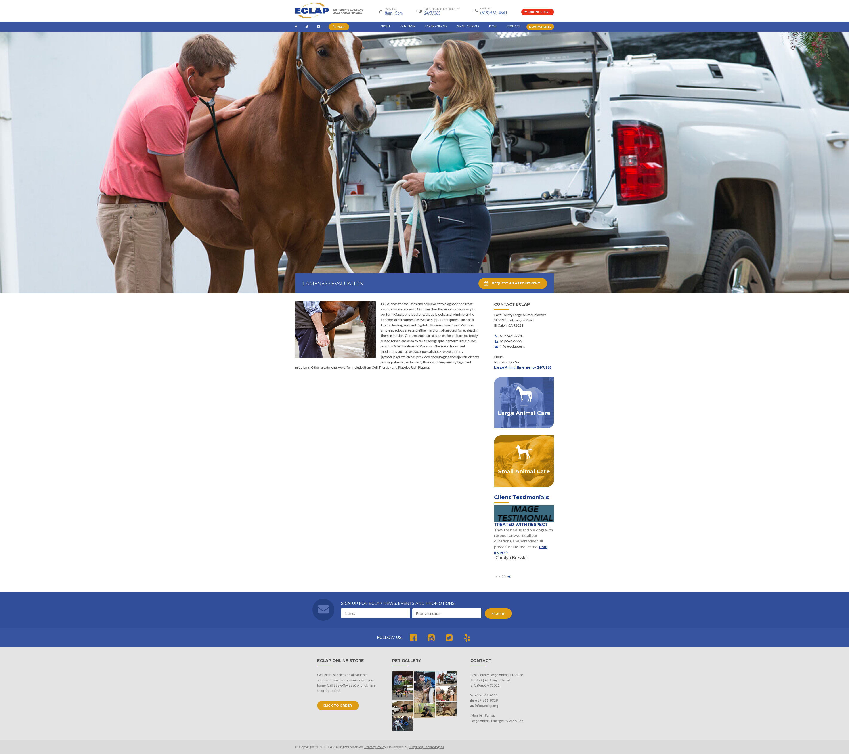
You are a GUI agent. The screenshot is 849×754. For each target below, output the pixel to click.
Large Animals (436, 26)
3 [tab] (509, 577)
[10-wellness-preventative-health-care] (424, 710)
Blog (493, 26)
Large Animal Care (524, 413)
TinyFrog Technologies (426, 747)
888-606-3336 (345, 685)
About (385, 26)
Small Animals (468, 26)
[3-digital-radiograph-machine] (403, 693)
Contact (514, 26)
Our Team (407, 26)
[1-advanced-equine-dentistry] (446, 693)
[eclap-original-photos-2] (403, 678)
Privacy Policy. (375, 747)
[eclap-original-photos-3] (424, 687)
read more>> (534, 551)
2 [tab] (504, 577)
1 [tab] (498, 577)
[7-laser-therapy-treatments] (403, 723)
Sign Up (498, 613)
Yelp (341, 27)
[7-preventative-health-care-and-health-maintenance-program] (446, 678)
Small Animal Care (524, 471)
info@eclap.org (486, 705)
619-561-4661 (486, 695)
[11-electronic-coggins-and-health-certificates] (403, 708)
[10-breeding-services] (446, 709)
